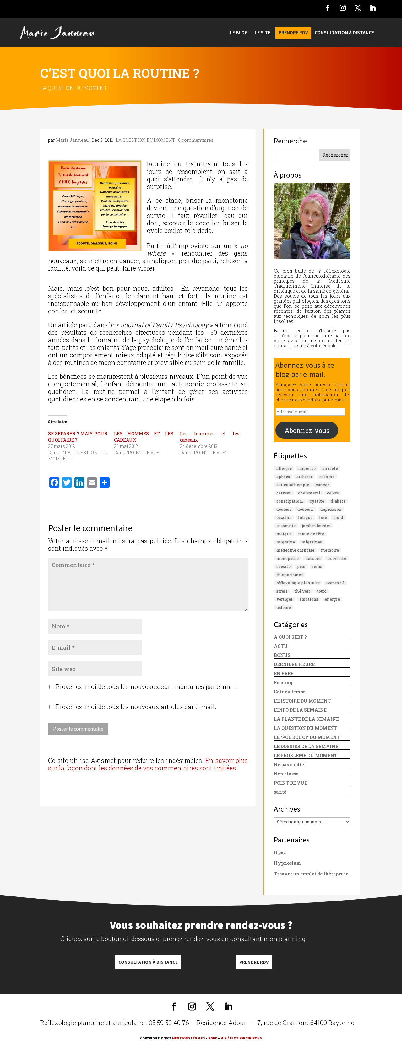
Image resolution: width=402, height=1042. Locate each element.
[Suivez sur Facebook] (327, 8)
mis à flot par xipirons (241, 1038)
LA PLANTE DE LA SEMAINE (306, 719)
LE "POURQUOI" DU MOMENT (307, 737)
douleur (283, 509)
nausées (313, 558)
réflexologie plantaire (298, 583)
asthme (326, 476)
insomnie (286, 525)
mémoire (330, 550)
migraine (285, 542)
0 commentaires (196, 140)
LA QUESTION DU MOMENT (73, 87)
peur (301, 566)
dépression (331, 509)
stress (282, 591)
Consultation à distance (148, 962)
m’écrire (288, 336)
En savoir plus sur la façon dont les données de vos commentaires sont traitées (148, 764)
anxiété (330, 468)
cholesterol (309, 493)
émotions (308, 599)
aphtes (283, 476)
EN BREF (283, 673)
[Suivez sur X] (357, 8)
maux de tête (311, 534)
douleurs (305, 509)
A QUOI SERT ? (290, 637)
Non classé (286, 774)
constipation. (289, 501)
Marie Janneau (72, 140)
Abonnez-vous (307, 430)
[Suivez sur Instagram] (342, 8)
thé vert (302, 591)
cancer (322, 484)
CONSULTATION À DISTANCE (344, 33)
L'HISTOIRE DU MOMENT (302, 701)
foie (323, 517)
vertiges (284, 599)
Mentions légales (188, 1038)
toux (321, 591)
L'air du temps (289, 692)
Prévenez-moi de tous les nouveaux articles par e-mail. (136, 707)
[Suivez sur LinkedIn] (373, 8)
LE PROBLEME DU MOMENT (305, 755)
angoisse (307, 468)
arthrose (304, 476)
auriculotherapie (292, 484)
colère (333, 493)
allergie (284, 468)
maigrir (283, 534)
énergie (332, 599)
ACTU (281, 646)
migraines (312, 542)
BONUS (282, 655)
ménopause (287, 558)
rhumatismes (289, 574)
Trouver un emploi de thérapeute (311, 874)
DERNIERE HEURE (294, 664)
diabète (338, 501)
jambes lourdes (316, 525)
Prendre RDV (254, 962)
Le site (262, 33)
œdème (283, 607)
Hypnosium (287, 863)
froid (338, 517)
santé (280, 792)
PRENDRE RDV (293, 33)
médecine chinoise (295, 550)
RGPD (212, 1038)
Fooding (283, 683)
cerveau (283, 493)
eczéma (283, 517)
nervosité (336, 558)
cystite (317, 501)
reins (317, 566)
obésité (283, 566)
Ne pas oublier (290, 765)
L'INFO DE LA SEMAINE (300, 710)
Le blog (239, 33)
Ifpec (280, 852)
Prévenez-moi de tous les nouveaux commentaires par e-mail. (147, 686)
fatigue (305, 517)
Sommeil (335, 583)
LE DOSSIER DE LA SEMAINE (306, 746)
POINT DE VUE (290, 783)
